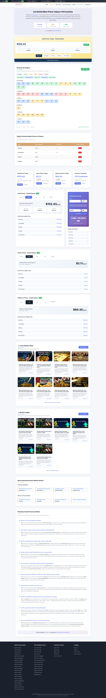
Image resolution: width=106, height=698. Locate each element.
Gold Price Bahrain (18, 676)
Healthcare (25, 74)
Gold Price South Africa (19, 687)
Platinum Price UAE (38, 670)
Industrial (46, 74)
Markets (74, 4)
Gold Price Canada (18, 662)
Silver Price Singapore (38, 656)
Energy (35, 74)
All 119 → (51, 197)
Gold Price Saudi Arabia (19, 656)
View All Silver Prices (38, 664)
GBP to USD (56, 651)
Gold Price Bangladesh (19, 680)
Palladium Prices (37, 674)
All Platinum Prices (38, 672)
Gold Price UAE (17, 651)
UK (43, 197)
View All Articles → (83, 347)
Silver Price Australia (38, 658)
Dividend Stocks (44, 77)
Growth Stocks (37, 77)
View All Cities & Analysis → (53, 60)
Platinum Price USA (38, 666)
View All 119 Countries (19, 689)
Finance (30, 74)
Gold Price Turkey (18, 684)
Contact (75, 649)
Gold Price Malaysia (18, 668)
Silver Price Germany (38, 662)
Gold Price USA (17, 647)
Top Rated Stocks (20, 77)
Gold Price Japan (18, 666)
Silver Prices (58, 4)
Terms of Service (77, 654)
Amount (70, 198)
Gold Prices (52, 4)
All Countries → (53, 302)
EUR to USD (56, 649)
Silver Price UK (37, 654)
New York (39, 55)
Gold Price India (17, 649)
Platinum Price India (38, 668)
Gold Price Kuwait (18, 670)
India (21, 197)
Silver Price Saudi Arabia (39, 660)
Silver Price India (37, 649)
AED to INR (56, 654)
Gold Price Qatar (17, 672)
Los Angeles (46, 55)
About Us (76, 647)
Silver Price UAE (37, 651)
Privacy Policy (77, 651)
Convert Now (77, 183)
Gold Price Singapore (18, 658)
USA (28, 197)
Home (47, 4)
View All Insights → (83, 413)
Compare (25, 184)
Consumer (41, 74)
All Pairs (83, 183)
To (69, 208)
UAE (36, 197)
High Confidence (52, 77)
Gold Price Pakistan (18, 678)
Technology (19, 74)
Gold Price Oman (17, 674)
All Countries (45, 183)
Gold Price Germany (18, 664)
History (63, 183)
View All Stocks (85, 69)
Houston (59, 55)
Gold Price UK (17, 654)
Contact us (47, 632)
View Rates (20, 184)
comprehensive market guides (63, 632)
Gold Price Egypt (17, 682)
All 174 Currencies (58, 656)
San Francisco (67, 55)
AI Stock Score (80, 4)
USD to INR (56, 647)
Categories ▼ (88, 4)
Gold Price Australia (18, 660)
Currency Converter (67, 4)
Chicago (53, 55)
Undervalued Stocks (29, 77)
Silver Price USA (37, 647)
